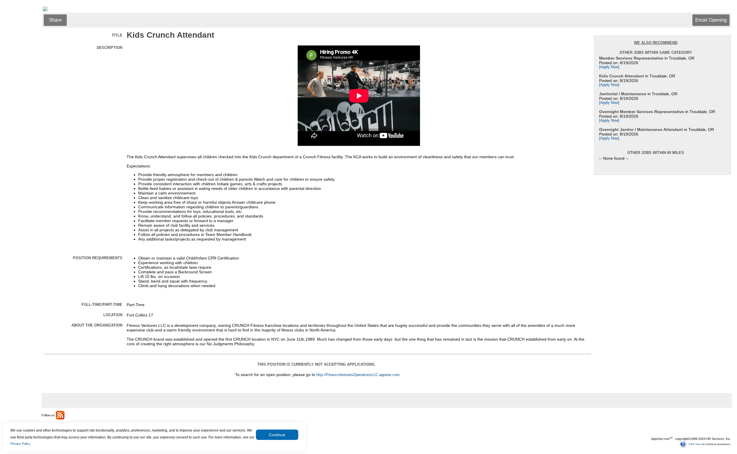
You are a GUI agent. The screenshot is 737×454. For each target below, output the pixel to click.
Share (55, 20)
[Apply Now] (609, 67)
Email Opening (711, 20)
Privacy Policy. (20, 443)
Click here (695, 443)
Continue (277, 434)
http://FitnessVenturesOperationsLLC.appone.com (358, 375)
